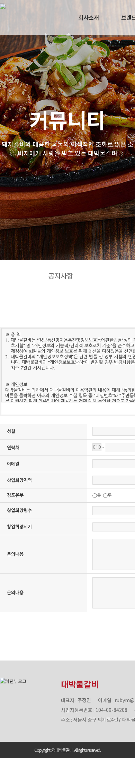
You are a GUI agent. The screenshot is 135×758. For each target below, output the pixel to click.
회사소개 (88, 17)
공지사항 (60, 276)
